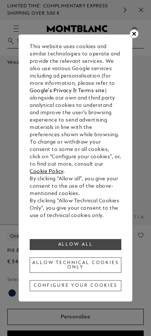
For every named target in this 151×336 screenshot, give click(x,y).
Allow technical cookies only (75, 265)
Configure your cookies (75, 285)
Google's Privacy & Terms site (67, 90)
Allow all (75, 244)
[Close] (134, 33)
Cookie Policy (46, 171)
